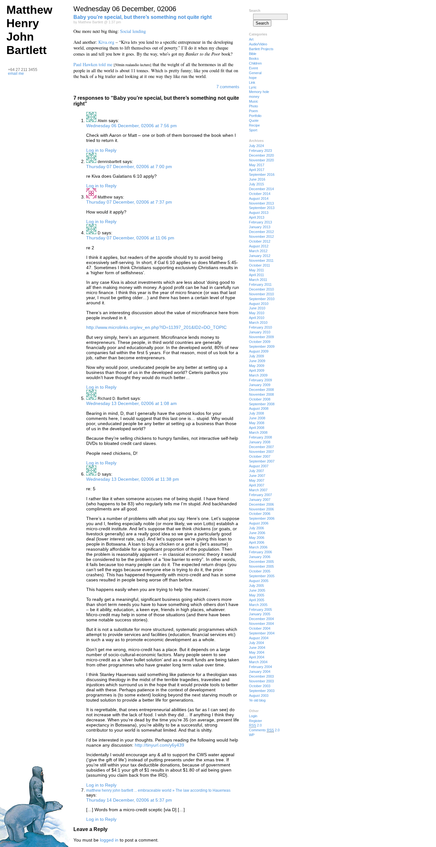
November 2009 (261, 337)
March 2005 (258, 605)
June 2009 (257, 361)
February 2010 (260, 327)
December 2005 (261, 561)
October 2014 (259, 194)
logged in (109, 840)
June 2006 (257, 533)
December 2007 (261, 447)
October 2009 (259, 342)
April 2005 (256, 600)
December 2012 (261, 232)
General (255, 73)
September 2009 (261, 346)
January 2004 (259, 671)
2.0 (255, 725)
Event (253, 68)
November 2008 (261, 394)
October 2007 (259, 456)
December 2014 (261, 189)
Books (254, 58)
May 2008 (256, 423)
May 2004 (256, 652)
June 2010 (257, 308)
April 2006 (256, 542)
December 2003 (261, 676)
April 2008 (256, 428)
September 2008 (261, 404)
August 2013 (258, 212)
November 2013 (261, 203)
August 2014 (258, 198)
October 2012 (259, 241)
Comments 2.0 (264, 730)
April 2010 (256, 318)
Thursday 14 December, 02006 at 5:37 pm (129, 800)
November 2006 (261, 509)
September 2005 (261, 576)
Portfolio (255, 116)
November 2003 (261, 681)
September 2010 (261, 299)
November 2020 (261, 160)
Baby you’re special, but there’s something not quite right (142, 17)
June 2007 (257, 476)
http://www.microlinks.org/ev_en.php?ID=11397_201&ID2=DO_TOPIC (156, 327)
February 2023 (260, 150)
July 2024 (256, 146)
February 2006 (260, 552)
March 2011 (258, 280)
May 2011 (256, 270)
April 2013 (256, 217)
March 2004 (258, 662)
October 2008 (259, 399)
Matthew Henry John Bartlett (29, 30)
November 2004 (261, 624)
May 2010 (256, 313)
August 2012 (258, 246)
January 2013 (259, 227)
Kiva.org (106, 42)
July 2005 (256, 585)
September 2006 (261, 518)
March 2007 (258, 490)
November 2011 (261, 260)
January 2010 (259, 332)
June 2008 (257, 418)
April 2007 (256, 485)
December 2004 (261, 619)
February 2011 (260, 284)
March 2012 (258, 251)
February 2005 (260, 609)
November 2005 (261, 566)
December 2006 (261, 504)
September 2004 (261, 633)
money (254, 96)
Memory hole (259, 92)
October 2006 (259, 514)
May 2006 (256, 538)
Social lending (133, 31)
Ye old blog (257, 700)
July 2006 (256, 528)
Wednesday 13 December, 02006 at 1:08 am (131, 403)
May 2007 (256, 480)
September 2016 (261, 174)
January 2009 (259, 385)
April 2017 (256, 170)
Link (252, 82)
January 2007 (259, 499)
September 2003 (261, 691)
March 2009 (258, 375)
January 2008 (259, 442)
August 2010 (258, 304)
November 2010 (261, 294)
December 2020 (261, 155)
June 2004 (257, 647)
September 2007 (261, 461)
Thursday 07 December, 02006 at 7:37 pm (129, 202)
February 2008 (260, 437)
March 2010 (258, 322)
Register (255, 721)
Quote (254, 120)
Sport (253, 130)
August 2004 (258, 638)
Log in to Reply (101, 150)
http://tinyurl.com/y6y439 (159, 745)
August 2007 (258, 466)
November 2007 (261, 452)
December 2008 (261, 390)
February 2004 (260, 667)
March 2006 (258, 547)
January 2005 (259, 614)
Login (253, 716)
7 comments (227, 86)
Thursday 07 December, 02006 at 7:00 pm (129, 166)
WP (251, 735)
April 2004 (256, 657)
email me (16, 73)
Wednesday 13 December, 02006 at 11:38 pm (132, 479)
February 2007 (260, 495)
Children (255, 63)
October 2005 (259, 571)
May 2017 (256, 165)
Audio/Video (258, 44)
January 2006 (259, 557)
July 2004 (256, 643)
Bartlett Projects (261, 49)
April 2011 (256, 275)
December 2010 (261, 289)
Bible (252, 54)
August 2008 (258, 408)
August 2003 (258, 695)
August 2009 (258, 351)
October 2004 (259, 628)
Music (253, 101)
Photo (253, 106)
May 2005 (256, 595)
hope (253, 78)
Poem (253, 111)
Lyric (253, 87)
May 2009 (256, 366)
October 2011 (259, 265)
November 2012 (261, 236)
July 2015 (256, 184)
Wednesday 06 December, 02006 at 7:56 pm (131, 125)
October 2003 (259, 686)
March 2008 (258, 432)
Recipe (254, 125)
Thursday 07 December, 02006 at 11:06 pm (130, 237)
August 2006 (258, 523)
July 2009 (256, 356)
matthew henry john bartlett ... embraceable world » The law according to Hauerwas (158, 790)
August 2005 (258, 581)
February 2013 (260, 222)
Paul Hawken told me (92, 64)
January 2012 (259, 256)
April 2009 (256, 370)
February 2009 (260, 380)
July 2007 (256, 471)
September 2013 (261, 208)
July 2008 (256, 413)
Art (251, 39)
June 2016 (257, 179)
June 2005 (257, 590)
